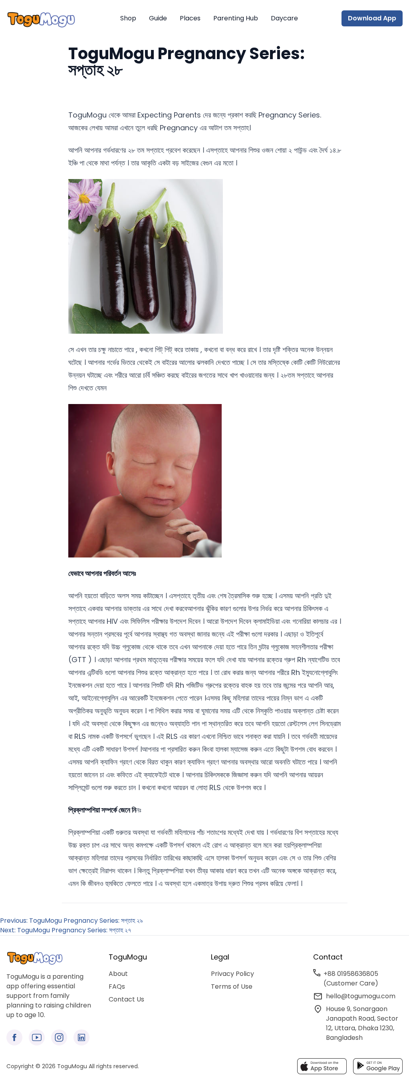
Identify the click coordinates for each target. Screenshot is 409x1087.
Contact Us (126, 999)
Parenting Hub (235, 18)
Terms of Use (231, 986)
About (118, 973)
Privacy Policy (232, 973)
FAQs (117, 986)
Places (190, 18)
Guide (158, 18)
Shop (128, 18)
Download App (372, 18)
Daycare (284, 18)
